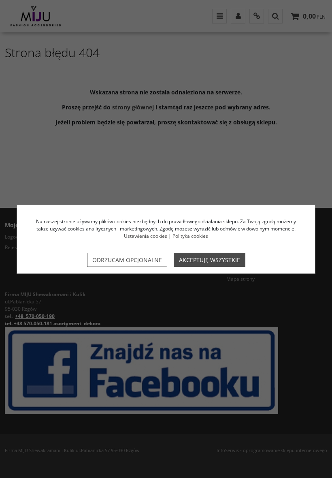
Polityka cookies (190, 236)
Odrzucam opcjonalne (127, 260)
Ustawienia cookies (145, 236)
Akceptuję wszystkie (209, 260)
